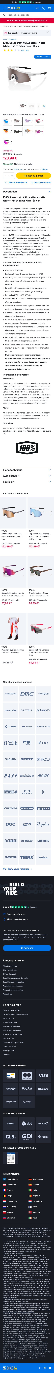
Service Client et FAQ (11, 1010)
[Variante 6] (18, 131)
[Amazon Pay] (10, 1102)
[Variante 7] (28, 131)
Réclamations (8, 1018)
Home (5, 26)
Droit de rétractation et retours (15, 1014)
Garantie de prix (9, 1046)
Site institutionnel (10, 970)
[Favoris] (37, 8)
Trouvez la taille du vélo (12, 1034)
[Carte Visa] (43, 1075)
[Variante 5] (7, 131)
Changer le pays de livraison (13, 1253)
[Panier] (49, 8)
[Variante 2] (18, 121)
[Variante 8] (39, 131)
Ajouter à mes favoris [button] (18, 182)
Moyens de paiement (11, 1026)
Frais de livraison (10, 1022)
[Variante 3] (28, 121)
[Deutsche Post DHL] (10, 1123)
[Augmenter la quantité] (12, 176)
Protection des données (12, 986)
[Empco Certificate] (10, 1158)
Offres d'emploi (9, 974)
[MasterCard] (27, 1075)
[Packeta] (43, 1137)
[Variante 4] (39, 121)
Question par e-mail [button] (42, 182)
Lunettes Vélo (43, 26)
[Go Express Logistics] (27, 1137)
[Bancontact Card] (10, 1075)
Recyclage (7, 994)
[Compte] (43, 8)
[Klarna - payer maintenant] (43, 1089)
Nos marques (8, 1038)
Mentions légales (10, 966)
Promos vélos (13, 20)
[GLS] (10, 1137)
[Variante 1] (7, 121)
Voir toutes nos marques (16, 869)
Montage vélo (8, 1050)
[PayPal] (27, 1089)
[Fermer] (47, 32)
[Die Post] (43, 1123)
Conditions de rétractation (13, 982)
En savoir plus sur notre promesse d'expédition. (26, 1311)
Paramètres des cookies (13, 990)
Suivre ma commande (12, 1030)
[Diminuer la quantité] (5, 176)
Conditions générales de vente (15, 978)
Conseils (6, 1054)
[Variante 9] (7, 142)
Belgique (44, 169)
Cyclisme (13, 26)
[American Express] (10, 1089)
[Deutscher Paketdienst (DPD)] (27, 1123)
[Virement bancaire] (27, 1102)
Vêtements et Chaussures (27, 26)
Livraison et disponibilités (13, 1042)
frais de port (14, 1230)
